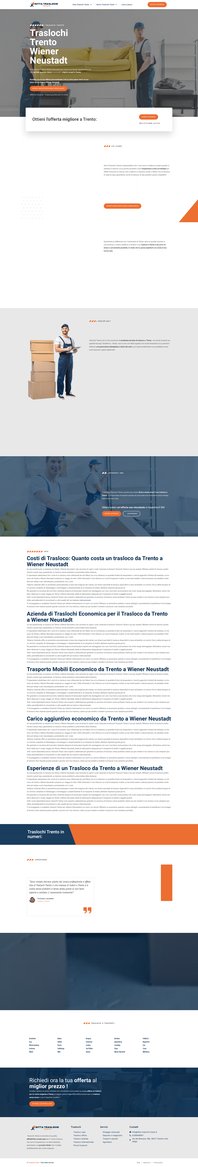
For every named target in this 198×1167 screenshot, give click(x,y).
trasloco (48, 569)
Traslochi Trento (33, 1162)
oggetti (123, 594)
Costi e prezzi (127, 4)
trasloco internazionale (82, 600)
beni (118, 575)
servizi (151, 569)
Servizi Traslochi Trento (105, 4)
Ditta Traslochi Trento (81, 4)
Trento (56, 569)
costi (96, 569)
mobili (137, 578)
